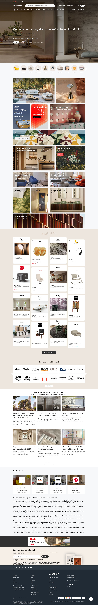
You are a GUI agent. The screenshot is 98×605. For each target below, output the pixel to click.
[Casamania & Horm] (44, 369)
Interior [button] (14, 1)
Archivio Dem (33, 587)
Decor (53, 505)
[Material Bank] (21, 116)
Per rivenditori (61, 1)
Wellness (57, 505)
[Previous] (12, 69)
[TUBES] (39, 200)
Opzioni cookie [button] (55, 601)
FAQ (14, 580)
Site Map (82, 601)
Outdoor (41, 505)
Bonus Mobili (51, 584)
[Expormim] (53, 378)
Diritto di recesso (52, 589)
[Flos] (35, 369)
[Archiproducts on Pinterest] (19, 567)
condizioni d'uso (26, 562)
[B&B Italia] (17, 378)
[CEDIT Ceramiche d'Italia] (53, 369)
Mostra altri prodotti (49, 352)
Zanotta (19, 507)
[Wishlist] (76, 5)
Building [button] (19, 1)
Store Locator (51, 582)
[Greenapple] (35, 378)
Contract (62, 505)
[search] (27, 5)
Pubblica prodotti (54, 1)
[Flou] (62, 369)
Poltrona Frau (47, 510)
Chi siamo (15, 575)
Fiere (32, 582)
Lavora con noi (16, 584)
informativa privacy (33, 562)
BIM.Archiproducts (34, 590)
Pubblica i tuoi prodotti (71, 575)
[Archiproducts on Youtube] (28, 567)
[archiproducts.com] (18, 5)
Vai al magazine (49, 463)
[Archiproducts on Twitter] (22, 567)
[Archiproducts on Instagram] (16, 567)
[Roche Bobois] (26, 378)
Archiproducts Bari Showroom (18, 587)
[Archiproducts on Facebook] (14, 567)
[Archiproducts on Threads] (25, 567)
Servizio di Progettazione (53, 577)
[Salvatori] (71, 369)
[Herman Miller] (44, 378)
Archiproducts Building (35, 592)
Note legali (51, 592)
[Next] (86, 69)
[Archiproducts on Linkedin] (31, 567)
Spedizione (51, 585)
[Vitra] (17, 369)
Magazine (33, 580)
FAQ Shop (51, 594)
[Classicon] (80, 369)
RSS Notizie (74, 601)
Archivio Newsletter (34, 585)
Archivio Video (33, 589)
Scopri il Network (16, 577)
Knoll (80, 506)
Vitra (77, 506)
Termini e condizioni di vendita (54, 590)
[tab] (17, 573)
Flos (82, 506)
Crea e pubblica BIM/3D (71, 577)
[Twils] (26, 369)
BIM (23, 1)
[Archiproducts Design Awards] (39, 116)
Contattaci (15, 582)
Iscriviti (46, 556)
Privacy (51, 601)
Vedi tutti (49, 385)
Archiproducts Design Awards (18, 589)
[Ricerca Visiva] (53, 5)
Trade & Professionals (68, 1)
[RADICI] (21, 200)
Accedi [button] (82, 5)
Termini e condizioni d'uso (66, 601)
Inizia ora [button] (16, 42)
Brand (32, 577)
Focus (32, 584)
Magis (14, 511)
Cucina (50, 505)
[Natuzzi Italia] (62, 378)
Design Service (75, 1)
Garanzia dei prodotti (53, 587)
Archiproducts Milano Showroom (19, 585)
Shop (50, 580)
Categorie (33, 575)
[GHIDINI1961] (71, 378)
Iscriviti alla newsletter (17, 590)
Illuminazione (31, 505)
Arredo (25, 505)
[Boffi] (80, 378)
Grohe (59, 523)
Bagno (37, 505)
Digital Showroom (70, 586)
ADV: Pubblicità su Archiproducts (73, 580)
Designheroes (33, 594)
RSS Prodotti (78, 601)
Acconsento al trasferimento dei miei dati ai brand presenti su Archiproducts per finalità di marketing (28, 560)
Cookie (60, 601)
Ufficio (46, 505)
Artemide (15, 507)
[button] (48, 1)
